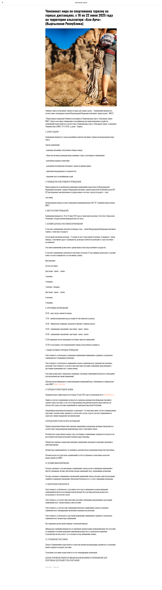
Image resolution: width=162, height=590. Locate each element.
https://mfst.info (59, 384)
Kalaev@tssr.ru (109, 394)
